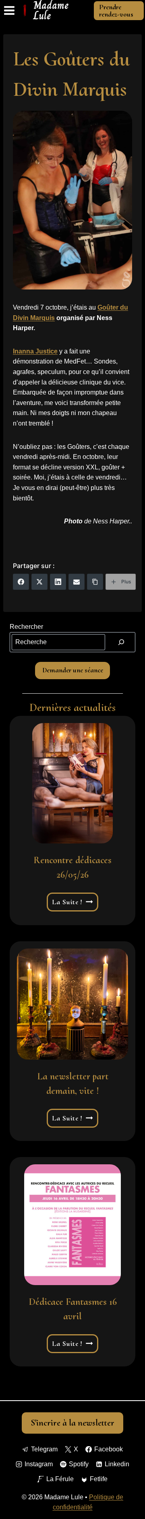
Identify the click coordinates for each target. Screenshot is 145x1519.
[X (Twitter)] (39, 582)
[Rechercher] (121, 642)
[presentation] (72, 783)
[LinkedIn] (58, 582)
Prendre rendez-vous (116, 10)
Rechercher (26, 626)
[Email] (76, 582)
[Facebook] (21, 582)
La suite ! (73, 902)
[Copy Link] (95, 582)
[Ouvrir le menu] (9, 10)
